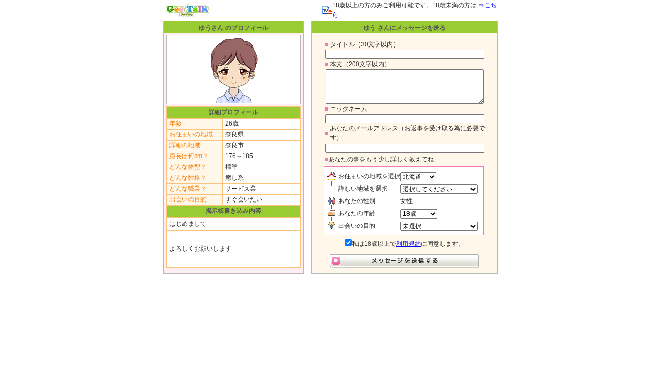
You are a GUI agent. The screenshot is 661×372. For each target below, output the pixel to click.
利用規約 (408, 243)
